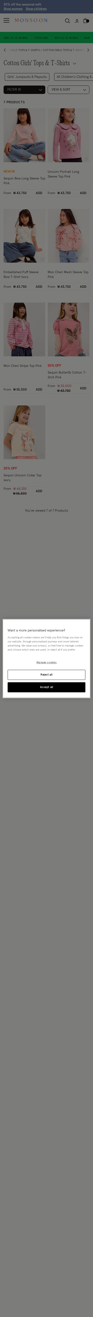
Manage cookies (46, 662)
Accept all (46, 687)
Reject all (46, 674)
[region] (46, 658)
